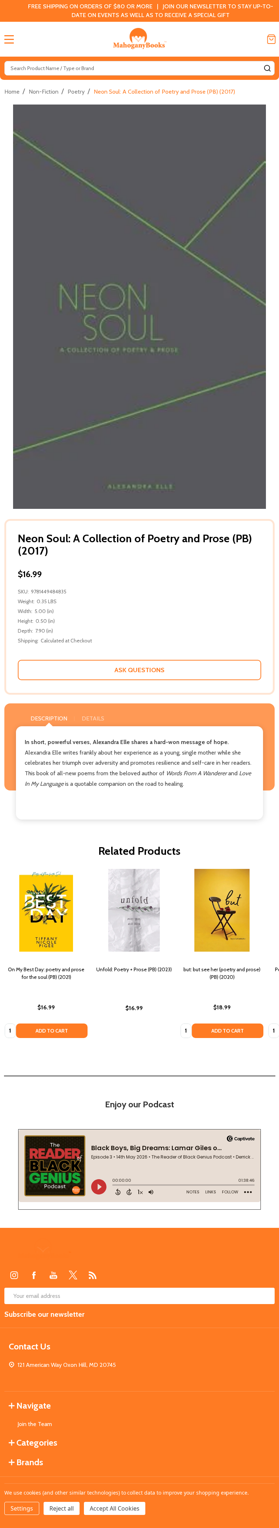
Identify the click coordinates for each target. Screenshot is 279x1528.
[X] (73, 1275)
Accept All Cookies (115, 1508)
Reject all (61, 1508)
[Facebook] (34, 1275)
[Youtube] (53, 1275)
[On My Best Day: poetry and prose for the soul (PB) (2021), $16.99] (46, 910)
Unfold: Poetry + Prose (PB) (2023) (134, 969)
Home (12, 91)
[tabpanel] (46, 955)
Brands (29, 1462)
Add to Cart (52, 1030)
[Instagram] (14, 1275)
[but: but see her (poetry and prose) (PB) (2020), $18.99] (222, 910)
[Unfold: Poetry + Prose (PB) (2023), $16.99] (134, 910)
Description (49, 718)
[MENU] (9, 39)
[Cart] (271, 39)
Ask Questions (139, 670)
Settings (22, 1508)
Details (93, 718)
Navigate (33, 1405)
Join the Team (34, 1424)
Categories (36, 1442)
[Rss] (92, 1275)
